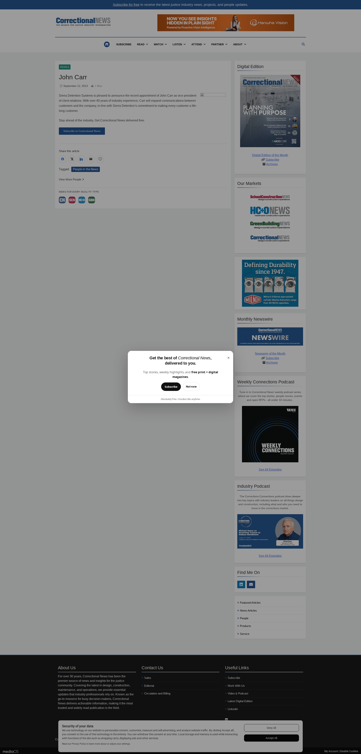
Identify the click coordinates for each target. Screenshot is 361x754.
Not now (191, 386)
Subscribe (171, 386)
